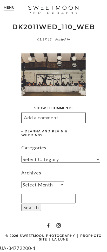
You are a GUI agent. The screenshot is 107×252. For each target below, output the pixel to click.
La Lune (60, 239)
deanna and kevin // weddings (44, 133)
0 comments (53, 108)
